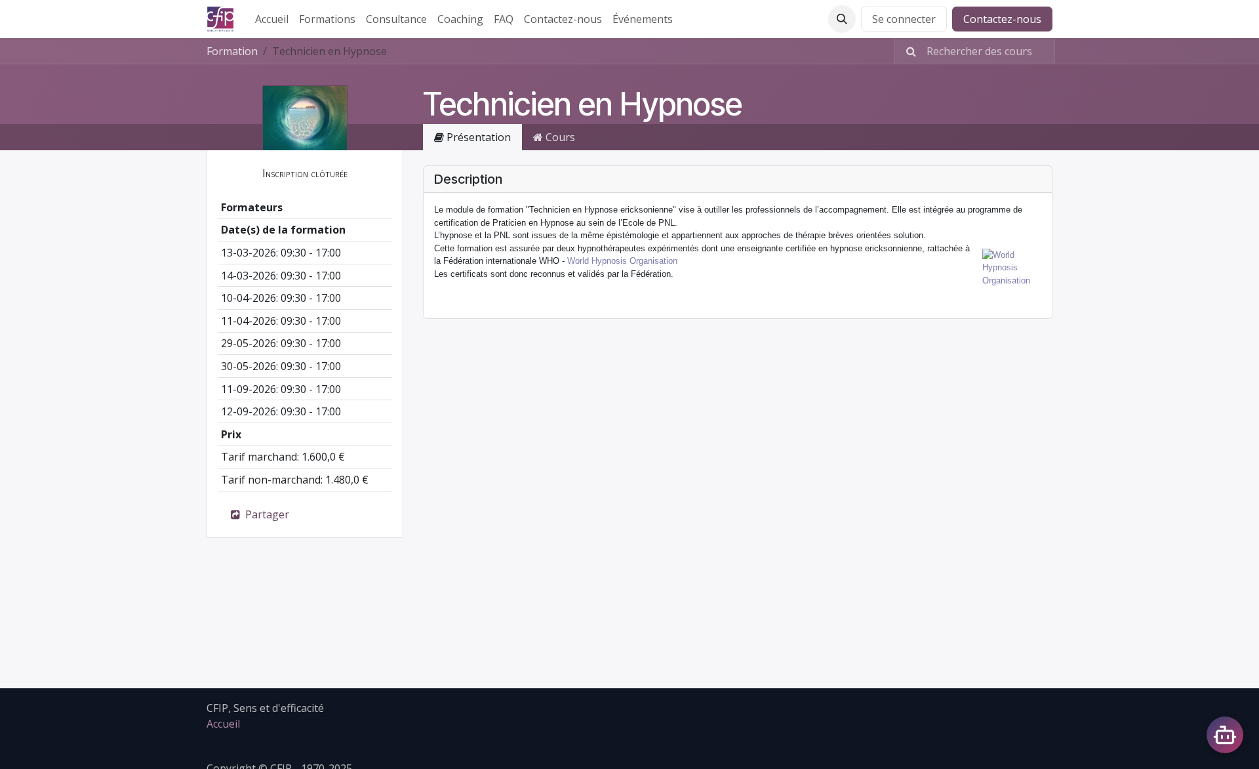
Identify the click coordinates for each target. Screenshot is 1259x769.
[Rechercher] (907, 51)
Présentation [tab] (477, 137)
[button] (842, 19)
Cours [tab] (559, 137)
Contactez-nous (1002, 19)
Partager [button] (266, 514)
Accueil (223, 724)
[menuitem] (272, 19)
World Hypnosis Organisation (622, 261)
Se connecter (904, 19)
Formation (232, 51)
